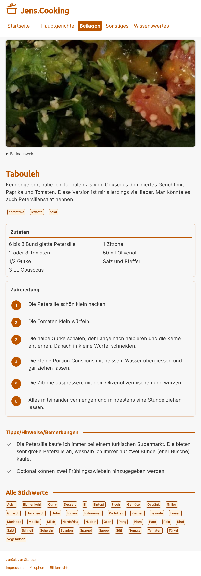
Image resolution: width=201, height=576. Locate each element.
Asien (11, 504)
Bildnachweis (22, 153)
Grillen (172, 504)
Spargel (86, 530)
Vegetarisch (16, 539)
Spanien (67, 530)
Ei (84, 504)
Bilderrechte (59, 567)
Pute (152, 522)
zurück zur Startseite (22, 559)
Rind (180, 522)
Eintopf (98, 504)
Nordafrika (70, 522)
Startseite (18, 26)
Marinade (14, 522)
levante (37, 212)
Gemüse (133, 504)
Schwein (46, 530)
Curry (52, 504)
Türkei (173, 530)
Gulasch (13, 513)
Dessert (70, 504)
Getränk (153, 504)
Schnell (27, 530)
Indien (72, 513)
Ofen (107, 522)
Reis (166, 522)
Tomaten (154, 530)
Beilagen (90, 26)
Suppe (104, 530)
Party (122, 522)
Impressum (15, 567)
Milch (51, 522)
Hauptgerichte (57, 26)
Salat (10, 530)
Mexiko (34, 522)
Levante (157, 513)
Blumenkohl (32, 504)
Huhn (56, 513)
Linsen (175, 513)
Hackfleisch (35, 513)
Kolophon (36, 567)
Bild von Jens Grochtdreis (20, 155)
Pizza (138, 522)
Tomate (135, 530)
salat (53, 212)
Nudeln (91, 522)
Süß (119, 530)
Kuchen (137, 513)
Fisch (116, 504)
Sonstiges (117, 26)
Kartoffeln (116, 513)
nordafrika (16, 212)
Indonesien (92, 513)
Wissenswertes (151, 26)
